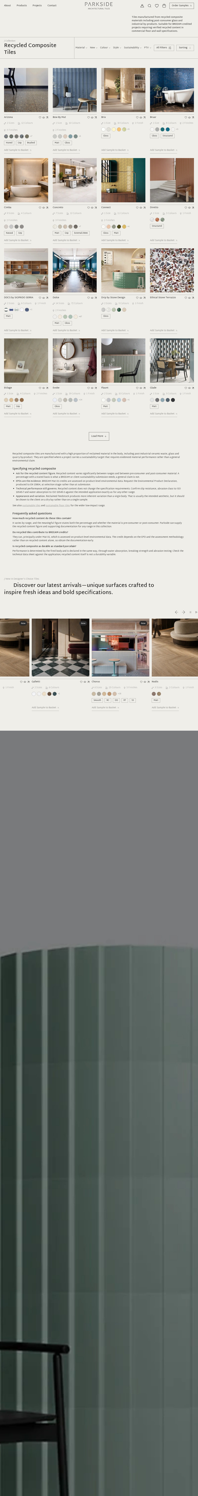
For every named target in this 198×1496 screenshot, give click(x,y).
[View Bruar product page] (172, 91)
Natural (9, 233)
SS (102, 700)
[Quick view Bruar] (189, 117)
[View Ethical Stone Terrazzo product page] (172, 271)
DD (85, 700)
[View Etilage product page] (26, 361)
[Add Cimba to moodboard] (40, 208)
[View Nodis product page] (178, 682)
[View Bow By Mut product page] (75, 91)
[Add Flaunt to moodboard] (137, 388)
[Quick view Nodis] (174, 682)
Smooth (66, 700)
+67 (80, 316)
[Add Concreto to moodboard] (88, 208)
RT (94, 700)
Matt (57, 143)
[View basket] (164, 6)
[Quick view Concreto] (92, 208)
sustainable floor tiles (58, 506)
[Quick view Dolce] (92, 298)
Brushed (31, 143)
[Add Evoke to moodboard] (88, 388)
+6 (128, 226)
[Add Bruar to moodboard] (186, 117)
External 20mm (81, 233)
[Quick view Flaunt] (141, 388)
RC (77, 700)
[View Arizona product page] (26, 91)
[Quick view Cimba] (43, 208)
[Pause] (190, 612)
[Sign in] (142, 6)
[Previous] (176, 612)
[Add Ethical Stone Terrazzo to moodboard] (186, 298)
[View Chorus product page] (118, 682)
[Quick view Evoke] (92, 388)
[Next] (183, 612)
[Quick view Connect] (141, 208)
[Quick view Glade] (189, 388)
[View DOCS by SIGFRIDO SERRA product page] (26, 271)
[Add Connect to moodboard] (137, 208)
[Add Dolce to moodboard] (88, 298)
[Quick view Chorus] (114, 682)
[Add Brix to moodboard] (137, 117)
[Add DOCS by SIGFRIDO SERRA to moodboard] (40, 298)
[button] (6, 136)
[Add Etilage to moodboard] (40, 388)
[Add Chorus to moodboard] (111, 682)
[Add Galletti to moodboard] (51, 682)
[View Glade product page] (172, 361)
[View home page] (99, 5)
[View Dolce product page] (75, 271)
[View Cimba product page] (26, 181)
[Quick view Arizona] (43, 117)
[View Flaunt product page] (123, 361)
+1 (31, 309)
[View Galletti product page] (58, 682)
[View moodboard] (157, 6)
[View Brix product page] (123, 91)
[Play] (196, 612)
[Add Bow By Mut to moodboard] (88, 117)
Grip (20, 143)
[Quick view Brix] (141, 117)
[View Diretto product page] (172, 181)
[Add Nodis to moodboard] (171, 682)
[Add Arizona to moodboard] (40, 117)
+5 (80, 136)
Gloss (67, 143)
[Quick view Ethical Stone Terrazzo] (189, 298)
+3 (177, 129)
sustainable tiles (31, 506)
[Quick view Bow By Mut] (92, 117)
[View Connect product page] (123, 181)
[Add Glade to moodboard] (186, 388)
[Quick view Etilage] (43, 388)
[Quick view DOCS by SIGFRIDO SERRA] (43, 298)
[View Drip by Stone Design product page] (123, 271)
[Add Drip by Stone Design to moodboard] (137, 298)
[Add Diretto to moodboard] (186, 208)
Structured (168, 136)
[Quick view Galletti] (54, 682)
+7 (31, 136)
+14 (80, 400)
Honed (9, 143)
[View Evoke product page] (75, 361)
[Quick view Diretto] (189, 208)
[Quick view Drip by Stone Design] (141, 298)
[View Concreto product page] (75, 181)
